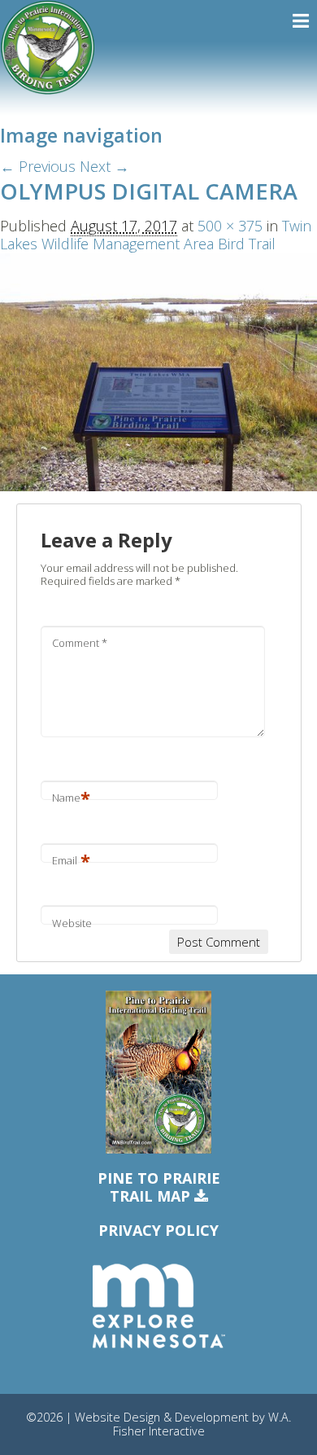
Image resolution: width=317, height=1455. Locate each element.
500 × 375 (230, 225)
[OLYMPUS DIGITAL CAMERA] (158, 370)
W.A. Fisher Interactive (202, 1424)
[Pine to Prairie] (47, 47)
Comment (79, 642)
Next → (104, 166)
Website (72, 923)
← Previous (38, 166)
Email (71, 860)
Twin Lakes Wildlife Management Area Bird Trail (155, 234)
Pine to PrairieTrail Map (159, 1187)
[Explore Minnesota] (158, 1307)
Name (71, 797)
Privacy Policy (158, 1230)
